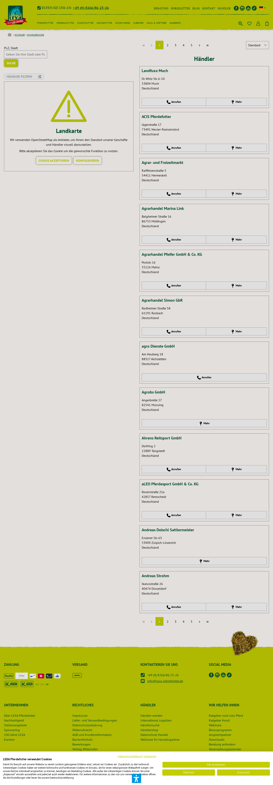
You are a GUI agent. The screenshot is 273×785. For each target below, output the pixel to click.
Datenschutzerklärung (130, 756)
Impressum (150, 756)
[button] (136, 778)
